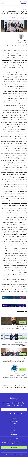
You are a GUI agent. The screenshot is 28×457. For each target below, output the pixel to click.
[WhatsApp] (26, 45)
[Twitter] (13, 45)
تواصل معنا (14, 409)
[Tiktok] (14, 413)
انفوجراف (14, 430)
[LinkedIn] (10, 413)
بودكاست (14, 423)
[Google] (23, 45)
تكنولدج (25, 40)
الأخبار (14, 425)
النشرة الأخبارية (14, 432)
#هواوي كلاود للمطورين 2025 (19, 17)
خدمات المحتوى (14, 447)
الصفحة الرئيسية (14, 421)
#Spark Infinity (23, 16)
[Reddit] (15, 45)
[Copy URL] (10, 45)
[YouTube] (6, 413)
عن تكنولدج (14, 434)
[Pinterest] (21, 45)
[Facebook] (18, 45)
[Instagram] (18, 413)
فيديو (14, 427)
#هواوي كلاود (10, 16)
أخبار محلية (24, 9)
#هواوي (17, 16)
